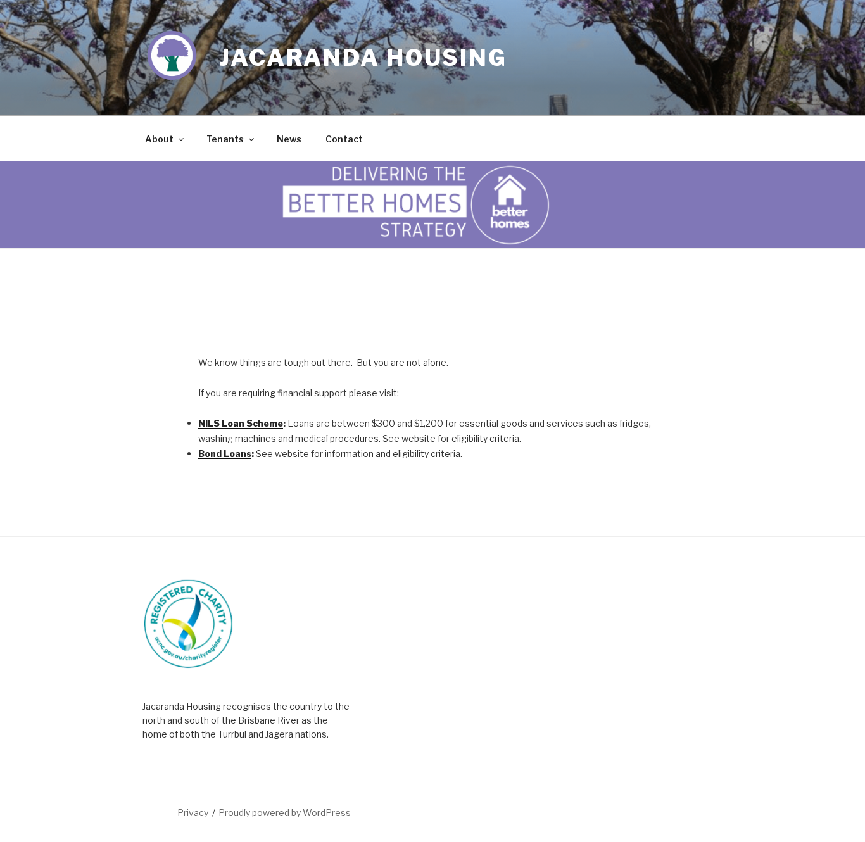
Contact (344, 139)
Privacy (192, 812)
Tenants (225, 139)
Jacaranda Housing (363, 58)
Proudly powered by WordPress (284, 812)
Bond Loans (224, 453)
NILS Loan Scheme (240, 423)
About (159, 139)
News (289, 139)
